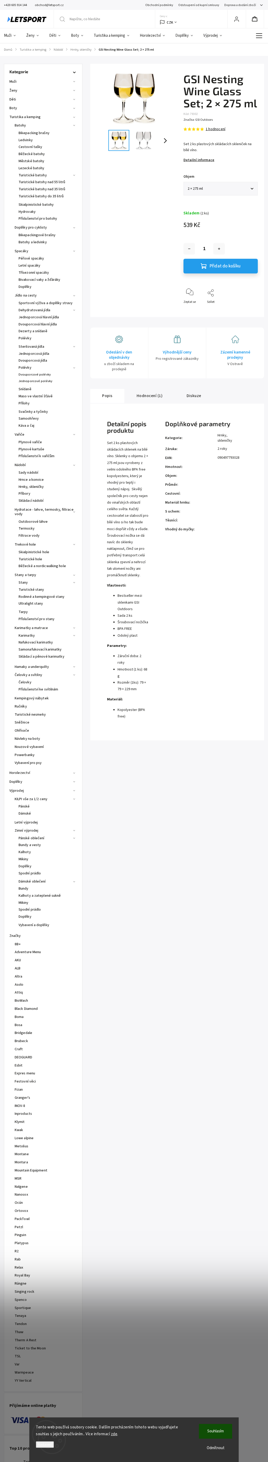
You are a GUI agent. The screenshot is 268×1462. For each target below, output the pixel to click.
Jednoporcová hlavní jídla (39, 317)
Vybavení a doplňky (34, 925)
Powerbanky (25, 755)
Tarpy (23, 612)
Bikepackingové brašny (37, 235)
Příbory (24, 493)
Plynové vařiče (30, 442)
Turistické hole (30, 559)
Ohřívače (22, 730)
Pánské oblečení (31, 838)
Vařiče (20, 434)
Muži (12, 81)
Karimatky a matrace (31, 628)
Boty (13, 108)
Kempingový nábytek (32, 698)
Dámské (25, 813)
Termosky (27, 528)
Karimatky (27, 635)
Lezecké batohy (31, 168)
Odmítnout (216, 1448)
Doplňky (25, 286)
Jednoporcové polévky (35, 381)
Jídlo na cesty (26, 295)
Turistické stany (31, 589)
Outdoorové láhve (33, 521)
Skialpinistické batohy (36, 204)
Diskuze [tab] (194, 396)
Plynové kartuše (31, 449)
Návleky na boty (27, 738)
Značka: (198, 120)
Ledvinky (26, 140)
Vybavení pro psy (28, 763)
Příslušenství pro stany (36, 619)
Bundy (24, 888)
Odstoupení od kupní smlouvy (198, 5)
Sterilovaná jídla (31, 346)
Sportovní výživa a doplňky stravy (45, 303)
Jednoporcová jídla (34, 353)
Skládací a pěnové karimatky (41, 656)
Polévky (25, 338)
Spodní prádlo (30, 873)
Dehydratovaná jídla (34, 310)
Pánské (24, 806)
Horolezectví (19, 772)
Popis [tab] (107, 396)
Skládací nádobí (31, 500)
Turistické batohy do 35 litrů (41, 196)
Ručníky (21, 706)
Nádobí (20, 465)
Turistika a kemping (25, 117)
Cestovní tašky (30, 147)
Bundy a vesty (30, 845)
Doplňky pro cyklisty (31, 227)
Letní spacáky (29, 265)
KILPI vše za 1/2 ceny (31, 799)
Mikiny (24, 859)
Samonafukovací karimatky (40, 649)
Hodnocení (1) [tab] (150, 396)
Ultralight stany (31, 603)
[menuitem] (12, 35)
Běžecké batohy (32, 154)
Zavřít (249, 310)
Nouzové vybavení (29, 747)
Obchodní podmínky (159, 5)
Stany (23, 582)
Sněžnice (22, 722)
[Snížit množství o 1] (189, 249)
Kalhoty (25, 852)
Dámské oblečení (32, 881)
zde (114, 1434)
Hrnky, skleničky (31, 486)
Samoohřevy (29, 418)
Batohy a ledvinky (33, 242)
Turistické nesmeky (30, 714)
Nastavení (45, 1444)
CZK (170, 22)
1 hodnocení (215, 129)
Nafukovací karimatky (36, 642)
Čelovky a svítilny (28, 675)
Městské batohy (31, 161)
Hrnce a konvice (31, 479)
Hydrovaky (27, 211)
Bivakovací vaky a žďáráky (39, 279)
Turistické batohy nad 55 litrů (42, 182)
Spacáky (21, 251)
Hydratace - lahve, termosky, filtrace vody (44, 512)
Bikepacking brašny (34, 133)
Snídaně (25, 389)
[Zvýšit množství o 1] (219, 249)
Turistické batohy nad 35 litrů (42, 189)
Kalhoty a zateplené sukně (40, 895)
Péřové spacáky (31, 258)
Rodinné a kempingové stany (42, 596)
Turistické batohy (33, 175)
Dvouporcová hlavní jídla (38, 324)
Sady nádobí (28, 472)
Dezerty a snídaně (33, 331)
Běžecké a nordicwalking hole (42, 566)
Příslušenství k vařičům (36, 456)
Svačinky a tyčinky (33, 411)
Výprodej (16, 790)
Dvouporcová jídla (33, 360)
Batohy (20, 125)
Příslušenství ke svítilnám (38, 689)
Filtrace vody (29, 535)
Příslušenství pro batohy (38, 218)
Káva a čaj (26, 425)
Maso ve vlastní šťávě (36, 396)
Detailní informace (198, 160)
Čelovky (25, 682)
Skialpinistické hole (34, 552)
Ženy (13, 90)
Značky (15, 935)
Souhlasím (215, 1431)
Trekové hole (25, 544)
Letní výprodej (26, 822)
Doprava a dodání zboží (240, 5)
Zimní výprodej (26, 830)
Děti (12, 99)
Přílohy (24, 403)
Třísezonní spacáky (34, 272)
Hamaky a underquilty (32, 666)
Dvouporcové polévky (35, 374)
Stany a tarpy (25, 575)
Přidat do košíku (225, 266)
